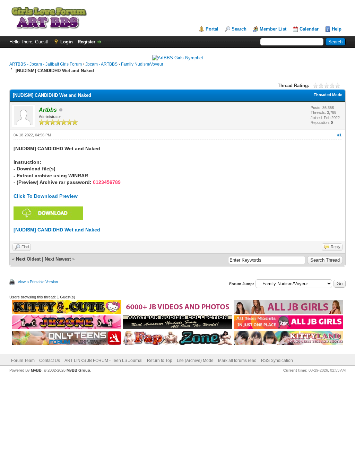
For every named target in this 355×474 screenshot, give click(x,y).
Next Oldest (28, 259)
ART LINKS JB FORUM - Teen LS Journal (103, 360)
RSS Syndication (277, 360)
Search (239, 29)
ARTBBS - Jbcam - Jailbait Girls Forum (45, 64)
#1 (339, 135)
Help (336, 29)
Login (66, 41)
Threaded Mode (328, 95)
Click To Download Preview (46, 196)
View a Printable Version (38, 282)
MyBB (36, 370)
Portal (212, 29)
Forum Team (23, 360)
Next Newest (58, 259)
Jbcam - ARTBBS (101, 64)
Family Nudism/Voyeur (142, 64)
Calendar (309, 29)
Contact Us (49, 360)
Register (86, 41)
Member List (273, 29)
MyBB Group (78, 370)
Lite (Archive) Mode (195, 360)
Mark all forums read (237, 360)
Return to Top (159, 360)
